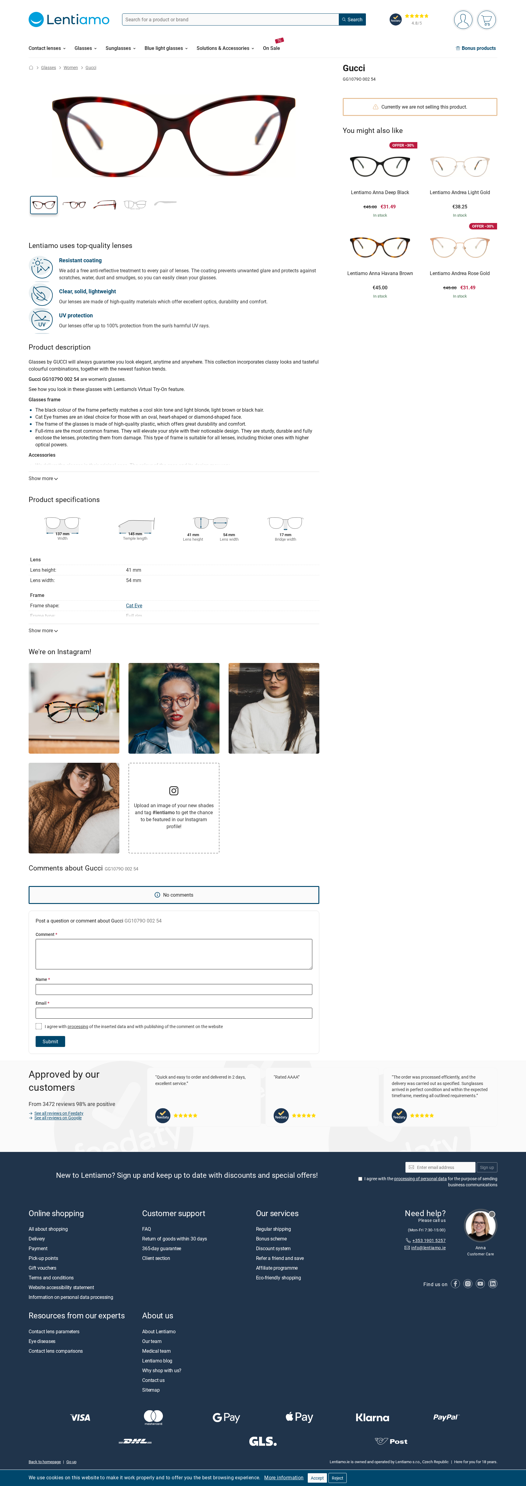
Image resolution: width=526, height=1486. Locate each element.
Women (71, 67)
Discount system (273, 1248)
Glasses (48, 67)
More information (283, 1477)
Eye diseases (42, 1341)
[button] (44, 205)
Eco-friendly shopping (278, 1278)
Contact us (153, 1380)
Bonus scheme (271, 1239)
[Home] (31, 67)
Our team (151, 1341)
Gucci (91, 67)
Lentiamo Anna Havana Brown (380, 273)
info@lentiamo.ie (428, 1248)
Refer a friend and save (280, 1258)
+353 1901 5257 (429, 1240)
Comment (46, 934)
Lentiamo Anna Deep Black (380, 192)
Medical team (156, 1351)
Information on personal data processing (71, 1297)
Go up (71, 1462)
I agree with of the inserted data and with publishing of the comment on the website (133, 1026)
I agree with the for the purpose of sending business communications (430, 1182)
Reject (337, 1478)
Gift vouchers (42, 1268)
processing (78, 1026)
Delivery (37, 1239)
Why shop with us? (161, 1370)
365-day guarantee (161, 1248)
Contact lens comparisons (56, 1351)
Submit (50, 1041)
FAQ (146, 1229)
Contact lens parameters (54, 1331)
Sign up (487, 1167)
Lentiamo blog (157, 1360)
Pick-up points (43, 1258)
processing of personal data (420, 1179)
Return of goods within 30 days (174, 1239)
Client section (156, 1258)
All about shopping (48, 1229)
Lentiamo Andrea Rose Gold (460, 273)
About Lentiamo (159, 1331)
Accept (317, 1478)
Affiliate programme (277, 1268)
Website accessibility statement (61, 1287)
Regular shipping (273, 1229)
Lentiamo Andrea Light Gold (460, 192)
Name (43, 979)
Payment (38, 1248)
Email (42, 1003)
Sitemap (151, 1390)
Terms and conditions (51, 1278)
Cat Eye (134, 605)
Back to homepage (45, 1462)
